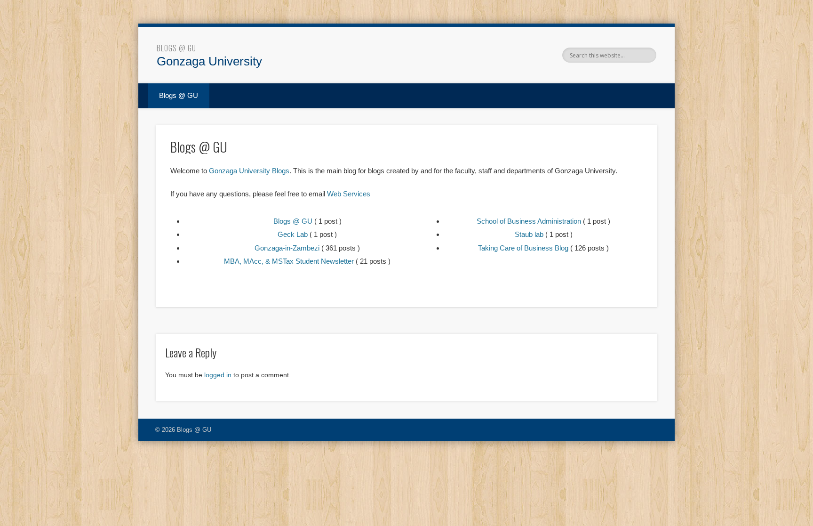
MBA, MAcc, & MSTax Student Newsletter (289, 261)
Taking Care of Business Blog (523, 248)
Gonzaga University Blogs (249, 171)
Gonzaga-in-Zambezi (287, 248)
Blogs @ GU (176, 48)
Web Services (348, 194)
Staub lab (529, 234)
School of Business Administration (529, 221)
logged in (217, 375)
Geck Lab (293, 234)
